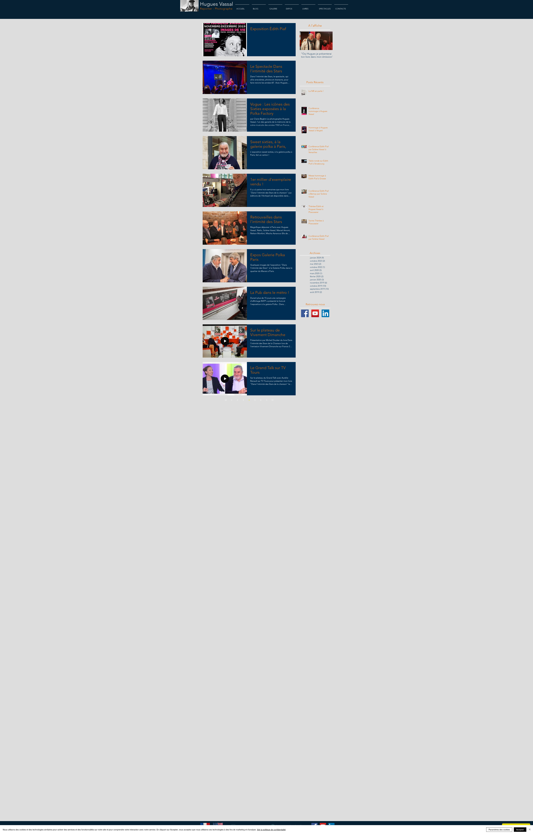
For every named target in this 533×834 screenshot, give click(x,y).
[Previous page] (231, 400)
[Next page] (266, 400)
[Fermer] (529, 829)
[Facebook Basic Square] (305, 313)
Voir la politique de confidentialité (271, 829)
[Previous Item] (304, 41)
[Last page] (272, 400)
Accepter (520, 829)
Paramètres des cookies (499, 829)
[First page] (225, 400)
